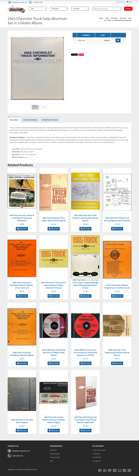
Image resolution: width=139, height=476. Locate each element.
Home (101, 18)
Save (82, 54)
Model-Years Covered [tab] (50, 120)
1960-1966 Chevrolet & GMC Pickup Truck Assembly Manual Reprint (85, 218)
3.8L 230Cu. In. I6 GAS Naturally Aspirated (117, 20)
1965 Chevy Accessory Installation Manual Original (22, 353)
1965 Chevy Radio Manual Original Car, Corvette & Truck (117, 286)
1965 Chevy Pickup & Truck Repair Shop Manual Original (54, 219)
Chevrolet (114, 18)
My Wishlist (97, 457)
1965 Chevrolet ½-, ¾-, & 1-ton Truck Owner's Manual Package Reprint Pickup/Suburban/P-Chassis (85, 284)
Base (129, 18)
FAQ (51, 461)
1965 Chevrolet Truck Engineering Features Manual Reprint (117, 352)
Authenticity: (16, 152)
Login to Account (99, 450)
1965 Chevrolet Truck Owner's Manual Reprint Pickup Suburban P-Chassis (53, 285)
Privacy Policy (55, 457)
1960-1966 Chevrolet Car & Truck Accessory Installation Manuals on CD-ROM (85, 352)
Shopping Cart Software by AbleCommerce (22, 469)
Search (128, 9)
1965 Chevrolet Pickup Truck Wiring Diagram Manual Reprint (117, 219)
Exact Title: (15, 149)
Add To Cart (86, 229)
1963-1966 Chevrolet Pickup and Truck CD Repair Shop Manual (53, 352)
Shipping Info (55, 454)
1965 (107, 18)
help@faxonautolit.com (19, 2)
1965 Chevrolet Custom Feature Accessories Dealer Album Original (53, 420)
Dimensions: (16, 154)
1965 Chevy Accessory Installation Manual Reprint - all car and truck (22, 285)
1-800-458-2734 (38, 2)
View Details (23, 229)
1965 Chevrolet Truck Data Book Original (22, 421)
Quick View (21, 191)
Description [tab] (14, 120)
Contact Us (97, 461)
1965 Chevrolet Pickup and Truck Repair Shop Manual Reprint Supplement (85, 420)
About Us (53, 450)
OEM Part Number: (18, 157)
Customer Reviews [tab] (30, 120)
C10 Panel (123, 18)
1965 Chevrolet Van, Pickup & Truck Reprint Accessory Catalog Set (22, 218)
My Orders (96, 454)
